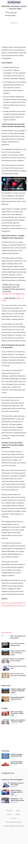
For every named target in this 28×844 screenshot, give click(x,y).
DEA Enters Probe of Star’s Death (17, 784)
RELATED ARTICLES (7, 632)
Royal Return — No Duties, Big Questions (17, 799)
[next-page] (5, 681)
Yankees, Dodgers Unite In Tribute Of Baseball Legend (18, 652)
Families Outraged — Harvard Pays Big (17, 755)
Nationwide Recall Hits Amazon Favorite (18, 698)
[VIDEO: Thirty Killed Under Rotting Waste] (5, 637)
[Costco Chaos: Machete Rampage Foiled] (5, 645)
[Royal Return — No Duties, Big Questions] (5, 800)
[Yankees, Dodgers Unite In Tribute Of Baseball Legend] (5, 652)
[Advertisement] (14, 34)
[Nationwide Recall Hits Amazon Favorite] (5, 699)
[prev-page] (3, 681)
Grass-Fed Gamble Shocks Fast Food (16, 762)
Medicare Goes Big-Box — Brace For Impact (18, 721)
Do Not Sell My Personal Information (14, 822)
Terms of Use (13, 818)
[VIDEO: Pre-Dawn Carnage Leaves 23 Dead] (5, 792)
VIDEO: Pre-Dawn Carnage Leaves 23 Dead (17, 792)
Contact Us (9, 814)
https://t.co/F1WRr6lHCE (13, 294)
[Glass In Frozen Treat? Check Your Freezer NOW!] (5, 675)
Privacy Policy (9, 810)
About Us (18, 810)
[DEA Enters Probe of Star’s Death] (5, 668)
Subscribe (18, 814)
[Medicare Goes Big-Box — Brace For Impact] (5, 660)
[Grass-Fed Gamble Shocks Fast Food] (5, 763)
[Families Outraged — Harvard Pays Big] (5, 756)
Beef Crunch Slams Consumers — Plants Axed (17, 713)
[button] (2, 2)
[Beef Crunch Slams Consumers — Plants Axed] (5, 713)
